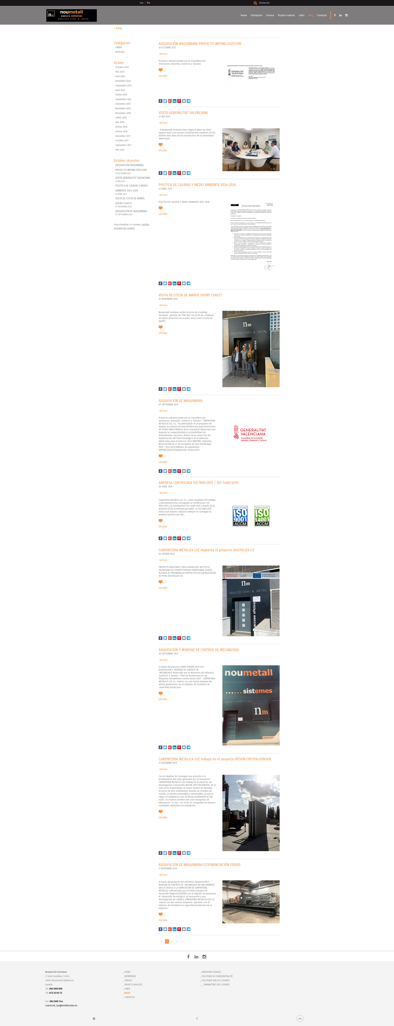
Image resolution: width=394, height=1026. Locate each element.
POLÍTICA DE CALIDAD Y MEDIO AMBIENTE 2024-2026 (131, 189)
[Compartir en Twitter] (165, 101)
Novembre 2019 (123, 108)
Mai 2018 (119, 122)
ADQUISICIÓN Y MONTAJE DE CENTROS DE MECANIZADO (199, 650)
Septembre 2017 (123, 145)
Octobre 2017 (122, 140)
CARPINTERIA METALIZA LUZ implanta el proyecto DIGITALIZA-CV (206, 550)
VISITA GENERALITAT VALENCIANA (132, 179)
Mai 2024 (120, 71)
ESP (141, 2)
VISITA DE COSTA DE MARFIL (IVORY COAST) (190, 295)
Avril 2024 (120, 76)
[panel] (94, 1018)
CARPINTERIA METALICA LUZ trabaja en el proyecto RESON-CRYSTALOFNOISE (215, 759)
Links (301, 15)
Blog (310, 15)
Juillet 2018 (121, 117)
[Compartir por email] (184, 101)
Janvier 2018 (121, 131)
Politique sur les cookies (216, 980)
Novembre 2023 (123, 80)
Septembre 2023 (123, 85)
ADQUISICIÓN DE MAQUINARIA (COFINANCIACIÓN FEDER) (199, 865)
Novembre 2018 (123, 113)
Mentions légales (211, 971)
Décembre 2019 (123, 103)
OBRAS (118, 47)
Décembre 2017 (123, 136)
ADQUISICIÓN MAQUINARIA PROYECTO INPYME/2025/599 (131, 169)
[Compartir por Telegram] (188, 101)
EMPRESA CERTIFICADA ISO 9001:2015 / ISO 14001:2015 (198, 483)
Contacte (322, 15)
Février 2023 (121, 94)
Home (244, 15)
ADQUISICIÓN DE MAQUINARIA (131, 213)
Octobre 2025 (122, 67)
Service (270, 15)
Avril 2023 (120, 90)
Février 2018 (121, 126)
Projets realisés (286, 15)
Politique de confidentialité (217, 976)
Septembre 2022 (123, 99)
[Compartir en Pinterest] (179, 101)
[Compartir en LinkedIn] (174, 101)
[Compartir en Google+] (170, 101)
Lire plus (163, 75)
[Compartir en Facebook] (160, 101)
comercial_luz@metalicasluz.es (61, 1005)
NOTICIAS (119, 51)
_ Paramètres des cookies (216, 984)
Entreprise (256, 15)
